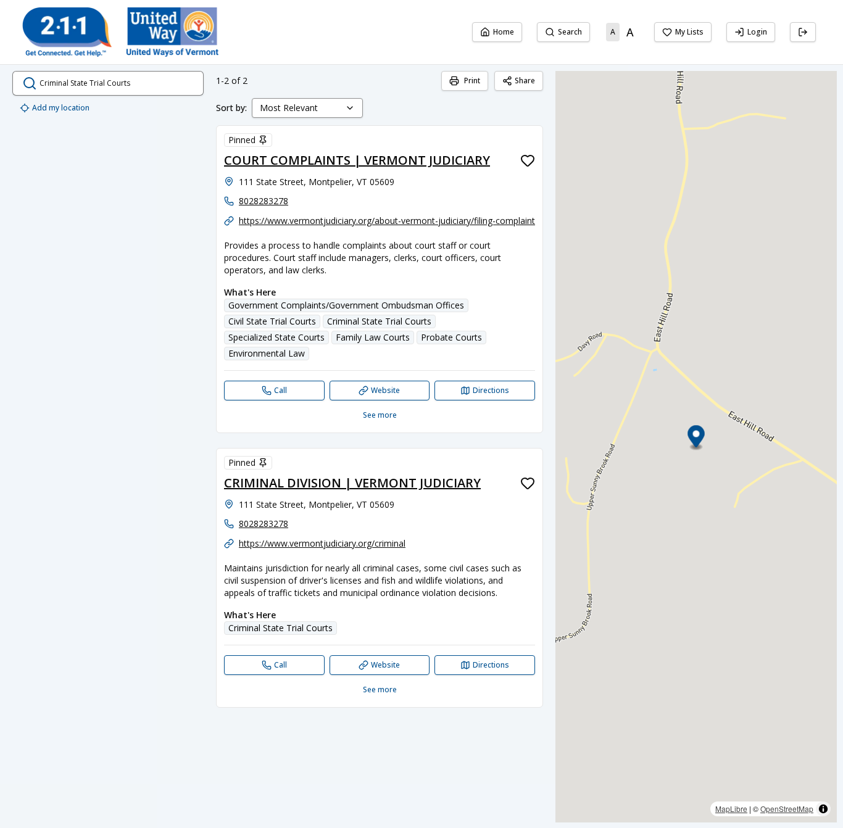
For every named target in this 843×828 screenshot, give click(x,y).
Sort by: (231, 108)
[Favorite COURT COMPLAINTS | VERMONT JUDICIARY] (527, 160)
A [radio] (612, 32)
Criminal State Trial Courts (379, 321)
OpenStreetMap (786, 808)
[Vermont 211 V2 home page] (120, 32)
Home (503, 32)
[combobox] (307, 108)
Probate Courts (451, 337)
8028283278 (263, 201)
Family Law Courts (373, 337)
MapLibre (731, 808)
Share (525, 80)
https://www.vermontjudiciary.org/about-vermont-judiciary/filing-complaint (387, 220)
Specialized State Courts (276, 337)
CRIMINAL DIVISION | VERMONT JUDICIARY (352, 482)
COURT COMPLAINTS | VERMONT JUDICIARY (357, 160)
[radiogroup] (622, 32)
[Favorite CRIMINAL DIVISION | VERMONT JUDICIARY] (527, 483)
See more (380, 415)
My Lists (689, 32)
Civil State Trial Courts (272, 321)
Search (570, 32)
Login (757, 32)
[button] (696, 438)
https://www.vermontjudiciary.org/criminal (322, 543)
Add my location (60, 107)
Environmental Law (266, 353)
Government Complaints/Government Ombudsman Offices (346, 305)
